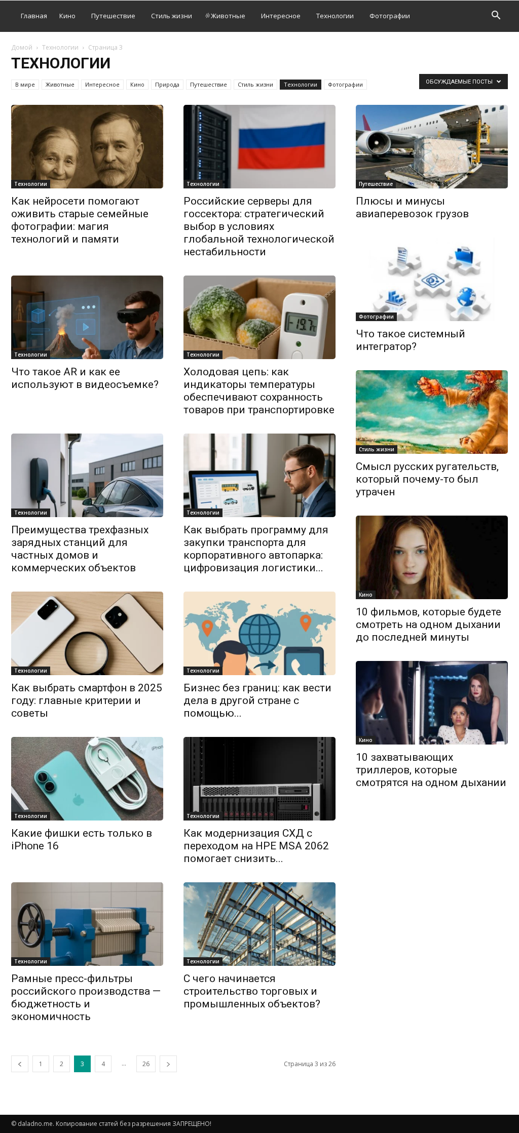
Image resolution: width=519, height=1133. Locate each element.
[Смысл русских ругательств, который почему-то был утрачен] (432, 412)
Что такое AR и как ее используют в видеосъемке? (85, 378)
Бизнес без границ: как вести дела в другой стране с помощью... (257, 700)
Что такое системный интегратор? (410, 340)
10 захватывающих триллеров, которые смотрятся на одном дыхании (431, 770)
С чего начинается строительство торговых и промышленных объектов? (251, 991)
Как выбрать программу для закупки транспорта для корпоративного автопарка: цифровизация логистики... (255, 549)
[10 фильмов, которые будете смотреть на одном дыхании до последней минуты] (432, 557)
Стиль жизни (171, 15)
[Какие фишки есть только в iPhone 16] (87, 779)
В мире (25, 84)
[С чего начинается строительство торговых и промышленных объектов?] (259, 924)
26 (146, 1064)
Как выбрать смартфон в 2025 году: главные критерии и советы (86, 700)
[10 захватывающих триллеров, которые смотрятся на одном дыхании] (432, 703)
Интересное (281, 15)
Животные (228, 15)
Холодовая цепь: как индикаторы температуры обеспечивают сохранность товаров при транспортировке (259, 391)
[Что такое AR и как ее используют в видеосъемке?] (87, 317)
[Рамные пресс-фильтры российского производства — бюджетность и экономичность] (87, 924)
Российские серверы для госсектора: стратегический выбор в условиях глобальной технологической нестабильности (259, 226)
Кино (67, 15)
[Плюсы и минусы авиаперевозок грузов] (432, 146)
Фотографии (389, 15)
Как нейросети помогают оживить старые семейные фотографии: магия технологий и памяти (80, 220)
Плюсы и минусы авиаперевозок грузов (412, 207)
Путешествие (113, 15)
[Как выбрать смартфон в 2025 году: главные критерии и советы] (87, 633)
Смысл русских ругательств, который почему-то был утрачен (427, 479)
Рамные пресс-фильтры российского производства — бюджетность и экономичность (86, 997)
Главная (34, 15)
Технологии (335, 15)
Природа (167, 84)
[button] (496, 16)
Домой (21, 47)
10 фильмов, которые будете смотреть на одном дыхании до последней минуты (428, 624)
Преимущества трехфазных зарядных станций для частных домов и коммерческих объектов (80, 549)
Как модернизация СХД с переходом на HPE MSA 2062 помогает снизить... (256, 846)
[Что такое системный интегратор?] (432, 279)
